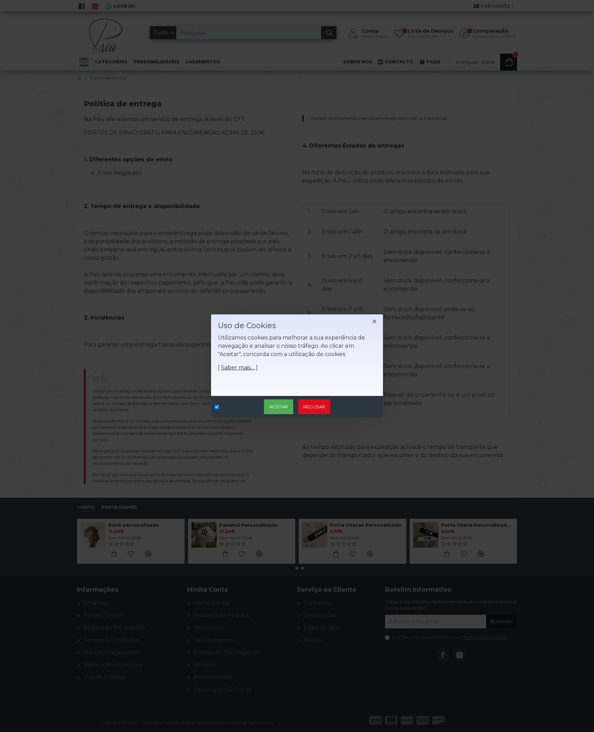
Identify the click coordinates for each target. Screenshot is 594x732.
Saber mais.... (238, 367)
